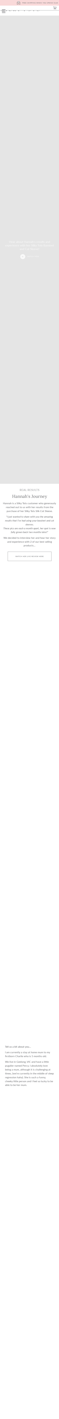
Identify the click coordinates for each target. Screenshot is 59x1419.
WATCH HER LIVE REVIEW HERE (29, 556)
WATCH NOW (33, 256)
